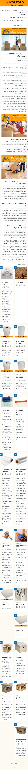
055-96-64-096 (10, 5)
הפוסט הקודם (14, 763)
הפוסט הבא (14, 767)
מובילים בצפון (24, 14)
